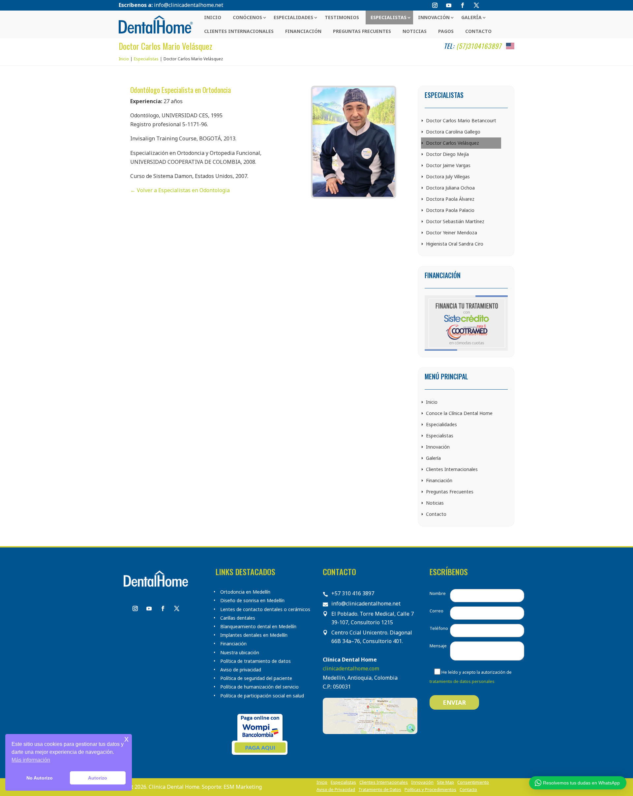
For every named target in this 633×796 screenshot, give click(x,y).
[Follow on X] (476, 5)
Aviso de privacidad (240, 670)
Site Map (445, 782)
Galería (471, 17)
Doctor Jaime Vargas (448, 165)
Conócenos (247, 17)
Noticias (415, 31)
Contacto (478, 31)
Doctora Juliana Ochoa (450, 188)
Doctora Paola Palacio (450, 210)
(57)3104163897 (478, 46)
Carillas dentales (237, 618)
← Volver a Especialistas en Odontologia (180, 190)
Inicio (212, 17)
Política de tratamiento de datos (255, 661)
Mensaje (438, 646)
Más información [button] (31, 760)
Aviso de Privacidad (335, 789)
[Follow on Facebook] (462, 5)
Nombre (438, 593)
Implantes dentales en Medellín (253, 635)
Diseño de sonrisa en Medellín (252, 601)
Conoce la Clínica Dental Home (459, 413)
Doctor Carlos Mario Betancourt (461, 120)
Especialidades (293, 17)
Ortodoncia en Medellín (245, 592)
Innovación (434, 17)
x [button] (126, 739)
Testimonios (342, 17)
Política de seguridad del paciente (256, 678)
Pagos (446, 31)
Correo (436, 611)
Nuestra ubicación (239, 653)
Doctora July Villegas (448, 176)
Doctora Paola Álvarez (450, 199)
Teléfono (439, 628)
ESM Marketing (243, 786)
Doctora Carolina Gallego (453, 132)
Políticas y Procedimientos (430, 789)
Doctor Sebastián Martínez (455, 221)
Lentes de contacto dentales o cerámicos (265, 609)
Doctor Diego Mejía (447, 154)
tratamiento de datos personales (462, 681)
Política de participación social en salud (262, 696)
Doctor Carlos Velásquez (452, 143)
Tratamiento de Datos (379, 789)
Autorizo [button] (97, 778)
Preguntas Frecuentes (362, 31)
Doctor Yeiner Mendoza (451, 232)
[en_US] (510, 46)
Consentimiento (473, 782)
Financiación (303, 31)
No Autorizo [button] (39, 778)
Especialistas (389, 17)
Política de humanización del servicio (259, 687)
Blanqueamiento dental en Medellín (258, 627)
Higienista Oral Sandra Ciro (454, 244)
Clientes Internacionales (239, 31)
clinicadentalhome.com (351, 668)
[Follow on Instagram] (435, 5)
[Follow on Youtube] (448, 5)
